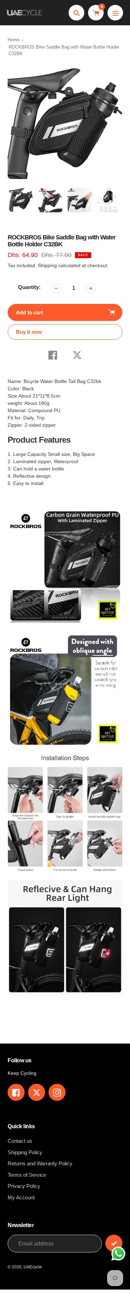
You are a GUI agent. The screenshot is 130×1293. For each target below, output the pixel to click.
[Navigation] (115, 12)
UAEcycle (33, 1267)
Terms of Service (27, 1175)
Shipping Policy (25, 1152)
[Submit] (113, 1243)
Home (13, 39)
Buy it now (29, 332)
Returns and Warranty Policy (40, 1163)
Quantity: (29, 287)
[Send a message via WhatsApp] (118, 1253)
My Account (21, 1197)
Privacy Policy (24, 1186)
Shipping (47, 265)
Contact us (20, 1141)
